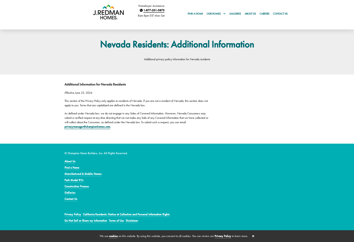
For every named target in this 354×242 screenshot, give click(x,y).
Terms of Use (116, 220)
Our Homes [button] (214, 13)
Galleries (235, 13)
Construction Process (77, 186)
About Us (250, 13)
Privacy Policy (73, 214)
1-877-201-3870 (153, 10)
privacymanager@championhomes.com (87, 127)
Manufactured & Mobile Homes (83, 174)
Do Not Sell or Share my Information (86, 220)
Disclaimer (132, 220)
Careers (264, 13)
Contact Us (280, 13)
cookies (113, 236)
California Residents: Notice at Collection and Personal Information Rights (126, 214)
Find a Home (195, 13)
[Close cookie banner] (253, 236)
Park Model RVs (74, 180)
